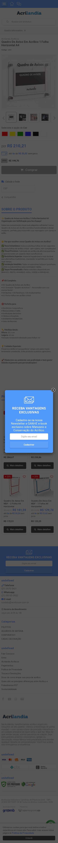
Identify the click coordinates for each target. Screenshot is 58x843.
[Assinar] (29, 444)
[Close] (53, 390)
